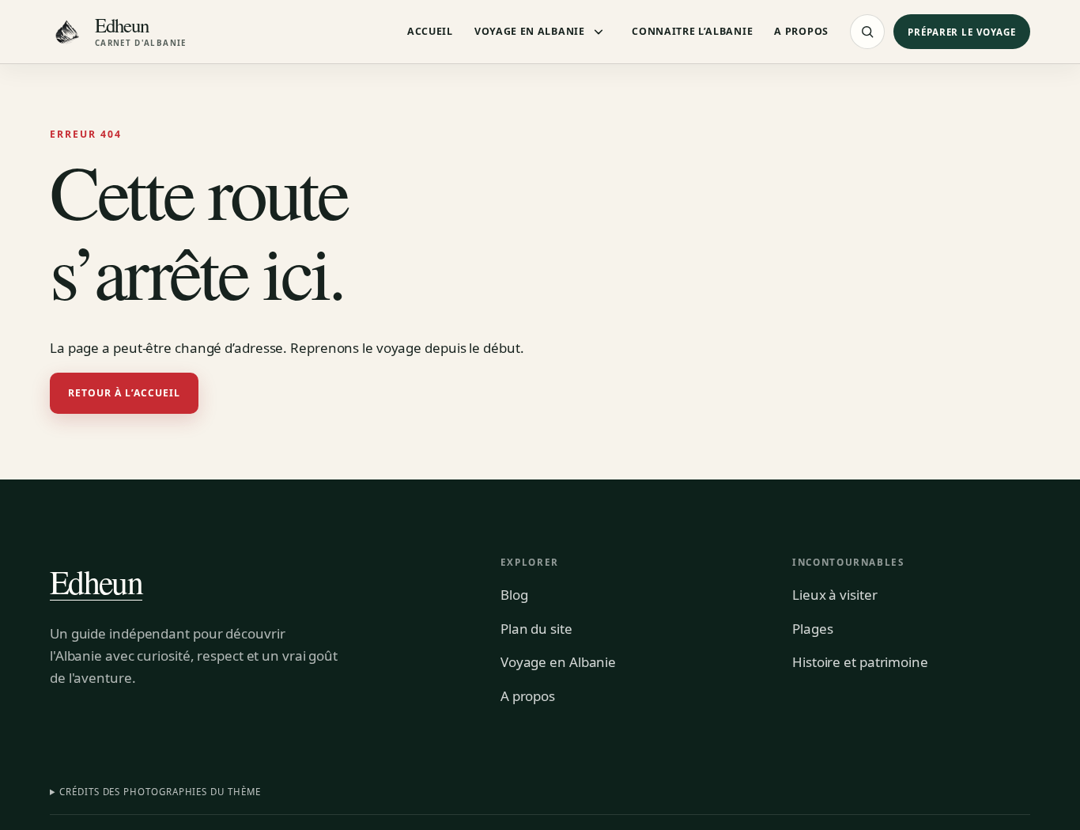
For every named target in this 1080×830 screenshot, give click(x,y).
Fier (253, 177)
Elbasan (572, 177)
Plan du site (536, 629)
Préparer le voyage (962, 32)
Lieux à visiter (834, 595)
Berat (411, 145)
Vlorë (411, 177)
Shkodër (419, 211)
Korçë (723, 145)
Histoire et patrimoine (860, 662)
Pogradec (577, 145)
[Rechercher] (867, 31)
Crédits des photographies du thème (159, 792)
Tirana (259, 145)
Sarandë (263, 211)
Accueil (430, 31)
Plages (812, 629)
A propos (801, 31)
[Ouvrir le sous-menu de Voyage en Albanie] (598, 32)
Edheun (96, 581)
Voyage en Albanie (529, 31)
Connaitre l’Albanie (692, 31)
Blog (514, 595)
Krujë (722, 211)
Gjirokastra (582, 211)
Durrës (725, 177)
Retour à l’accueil (124, 393)
